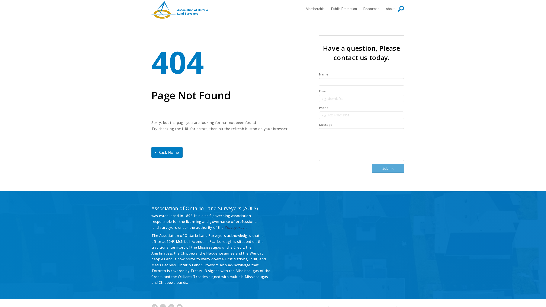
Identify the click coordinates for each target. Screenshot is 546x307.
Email (323, 91)
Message (325, 125)
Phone (323, 108)
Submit (388, 168)
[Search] (401, 9)
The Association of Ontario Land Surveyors (179, 10)
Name (323, 74)
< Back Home (167, 152)
